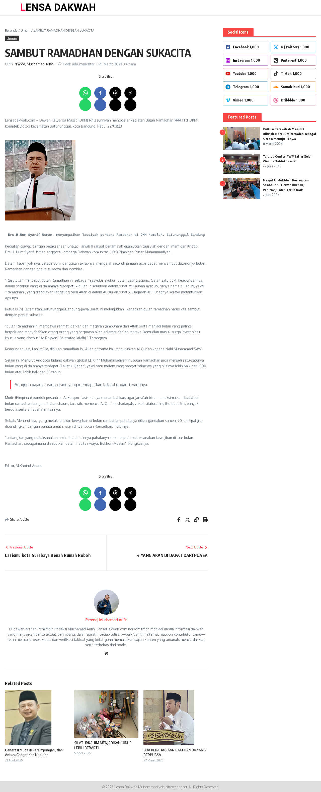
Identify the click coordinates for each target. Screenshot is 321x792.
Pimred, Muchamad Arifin (34, 64)
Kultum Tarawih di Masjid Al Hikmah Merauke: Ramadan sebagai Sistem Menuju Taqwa (289, 134)
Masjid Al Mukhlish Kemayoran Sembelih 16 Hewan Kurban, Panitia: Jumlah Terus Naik (286, 185)
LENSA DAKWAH (58, 7)
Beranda (11, 30)
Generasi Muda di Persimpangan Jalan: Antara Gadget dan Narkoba (34, 752)
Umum (25, 30)
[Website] (106, 654)
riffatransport (176, 787)
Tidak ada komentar (78, 64)
